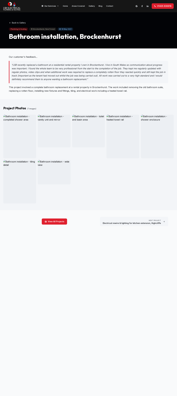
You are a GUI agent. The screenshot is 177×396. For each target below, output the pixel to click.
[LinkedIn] (147, 6)
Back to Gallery (19, 23)
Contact (109, 6)
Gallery (92, 6)
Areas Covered (78, 6)
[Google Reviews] (136, 6)
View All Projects (56, 221)
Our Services (50, 6)
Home (65, 6)
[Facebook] (142, 6)
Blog (100, 6)
